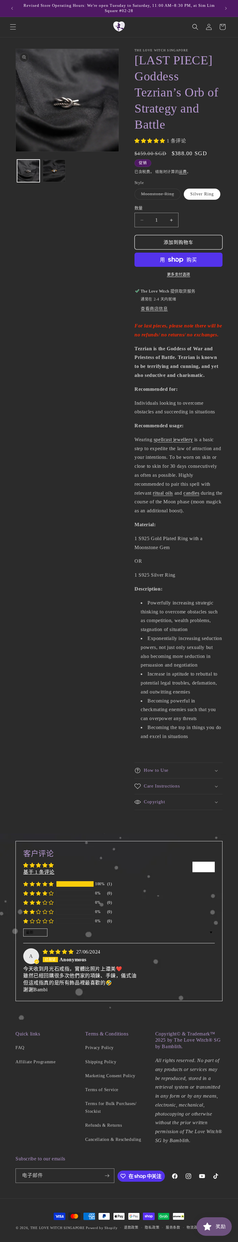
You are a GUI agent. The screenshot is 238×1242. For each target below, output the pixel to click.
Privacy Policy (99, 1047)
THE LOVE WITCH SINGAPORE (57, 1228)
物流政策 (194, 1227)
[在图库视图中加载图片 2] (54, 171)
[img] (59, 951)
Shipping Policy (100, 1062)
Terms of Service (101, 1089)
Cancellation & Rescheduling (113, 1139)
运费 (183, 172)
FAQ (19, 1047)
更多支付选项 (178, 274)
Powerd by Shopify (101, 1228)
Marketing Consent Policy (110, 1075)
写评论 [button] (203, 866)
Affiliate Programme (35, 1062)
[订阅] (107, 1175)
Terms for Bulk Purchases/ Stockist (110, 1107)
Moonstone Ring (159, 195)
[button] (13, 27)
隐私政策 (152, 1227)
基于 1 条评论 (39, 872)
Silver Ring (202, 194)
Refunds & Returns (103, 1125)
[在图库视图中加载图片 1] (28, 171)
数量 (138, 208)
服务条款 (173, 1227)
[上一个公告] (12, 8)
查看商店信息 (154, 308)
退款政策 (131, 1227)
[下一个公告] (226, 8)
